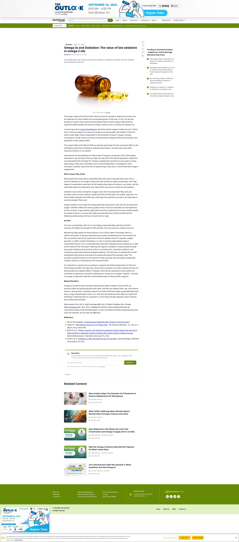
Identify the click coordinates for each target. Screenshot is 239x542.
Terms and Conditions (110, 492)
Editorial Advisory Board (86, 494)
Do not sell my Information (87, 497)
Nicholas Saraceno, (97, 471)
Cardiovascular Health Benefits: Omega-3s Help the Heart (107, 322)
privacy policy (101, 366)
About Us (56, 492)
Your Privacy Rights (109, 497)
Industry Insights (85, 25)
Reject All (184, 537)
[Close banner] (236, 2)
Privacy (105, 494)
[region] (119, 538)
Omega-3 (68, 374)
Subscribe (129, 362)
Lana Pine (107, 471)
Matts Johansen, (96, 435)
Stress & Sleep (142, 25)
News (117, 20)
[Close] (236, 538)
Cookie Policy (19, 540)
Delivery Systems (95, 25)
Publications (134, 20)
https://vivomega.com (72, 307)
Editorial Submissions (85, 492)
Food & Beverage (106, 25)
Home (158, 509)
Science (78, 25)
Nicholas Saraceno (96, 399)
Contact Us (56, 497)
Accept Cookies (197, 537)
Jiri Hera (108, 112)
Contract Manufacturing (130, 25)
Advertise (56, 494)
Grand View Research (88, 129)
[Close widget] (47, 509)
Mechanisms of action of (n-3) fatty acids (91, 325)
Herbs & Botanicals (117, 25)
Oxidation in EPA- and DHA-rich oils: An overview (97, 339)
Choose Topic (58, 25)
